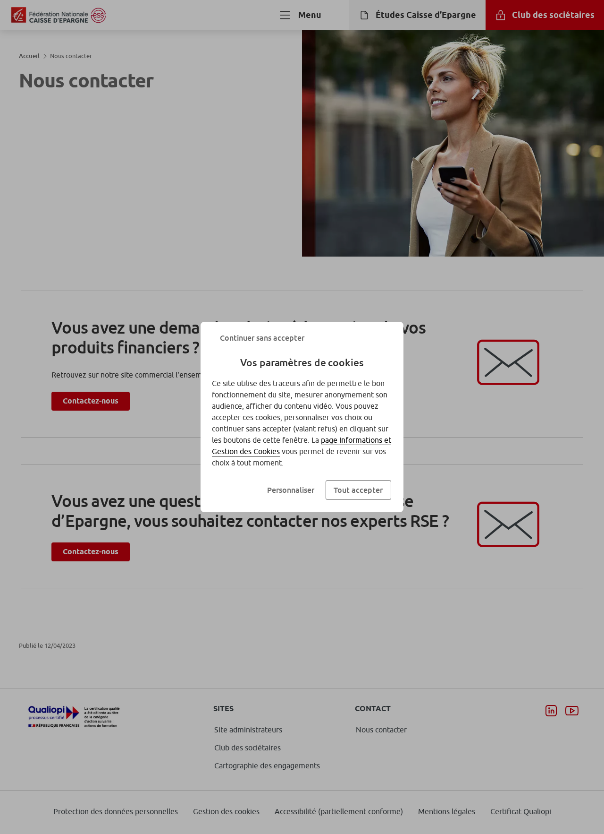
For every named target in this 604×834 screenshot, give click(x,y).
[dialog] (302, 417)
